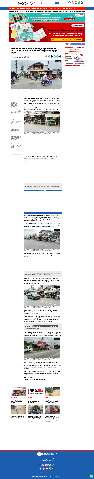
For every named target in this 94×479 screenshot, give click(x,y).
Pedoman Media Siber (61, 473)
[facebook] (69, 3)
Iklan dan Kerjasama (48, 473)
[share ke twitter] (52, 57)
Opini (63, 8)
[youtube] (76, 3)
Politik (68, 8)
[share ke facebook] (49, 57)
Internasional (35, 8)
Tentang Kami (30, 473)
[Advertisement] (43, 145)
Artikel (28, 8)
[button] (54, 95)
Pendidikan (49, 8)
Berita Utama (15, 8)
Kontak (38, 473)
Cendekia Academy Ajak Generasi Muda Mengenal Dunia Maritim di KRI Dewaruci (33, 11)
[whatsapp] (79, 3)
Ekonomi (73, 8)
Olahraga (42, 8)
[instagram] (73, 3)
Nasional (22, 8)
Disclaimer (72, 473)
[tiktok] (82, 3)
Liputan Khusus (57, 8)
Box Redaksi (21, 473)
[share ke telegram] (57, 57)
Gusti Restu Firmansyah (19, 56)
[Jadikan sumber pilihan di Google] (46, 57)
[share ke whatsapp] (55, 57)
